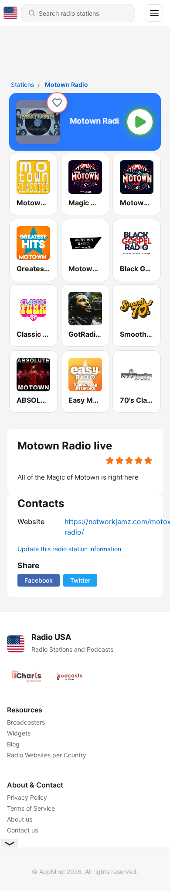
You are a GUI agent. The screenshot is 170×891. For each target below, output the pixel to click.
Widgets (19, 733)
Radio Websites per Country (46, 755)
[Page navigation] (154, 13)
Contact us (22, 830)
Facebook (38, 580)
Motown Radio (66, 84)
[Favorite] (57, 102)
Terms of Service (31, 808)
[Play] (140, 122)
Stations (22, 84)
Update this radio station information (69, 549)
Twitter (80, 580)
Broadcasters (26, 722)
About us (19, 819)
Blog (13, 744)
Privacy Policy (27, 797)
